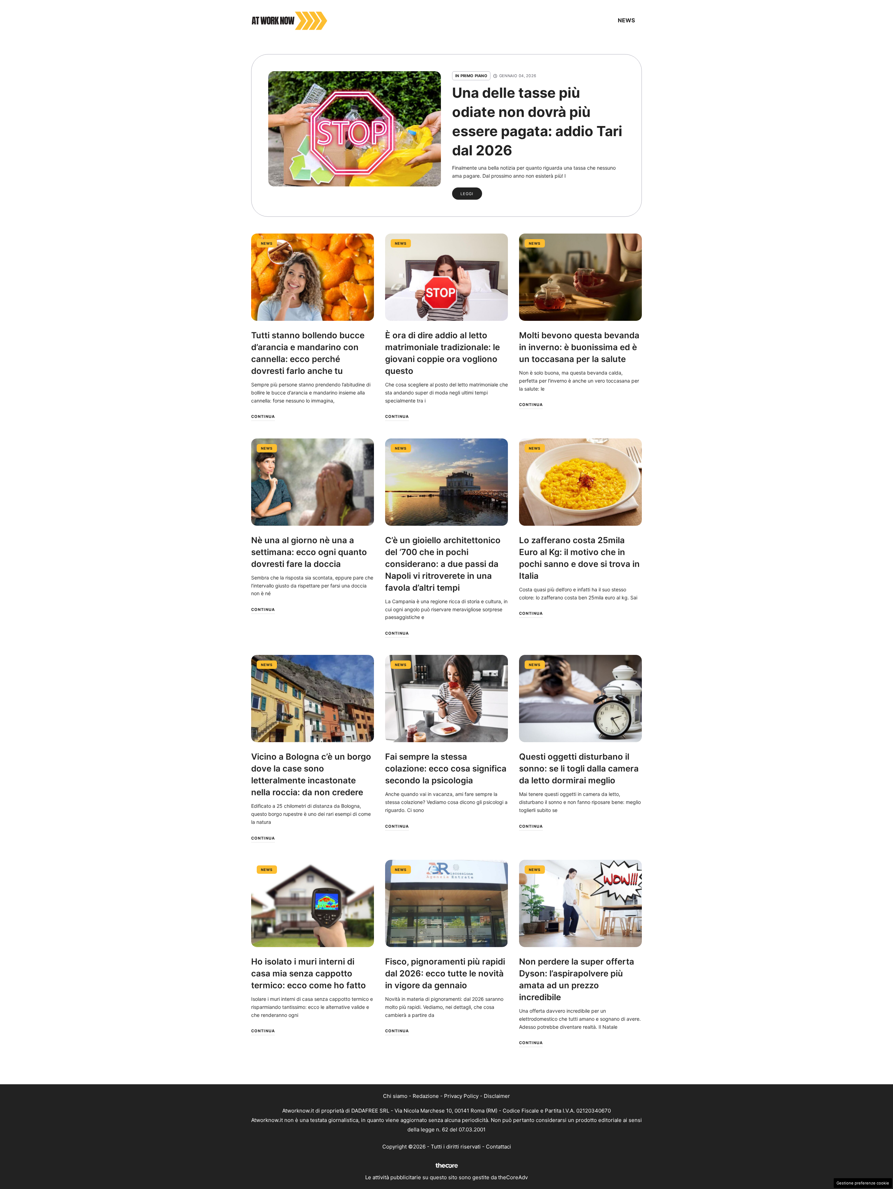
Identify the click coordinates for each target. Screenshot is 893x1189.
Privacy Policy (461, 1096)
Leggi (467, 193)
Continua (263, 416)
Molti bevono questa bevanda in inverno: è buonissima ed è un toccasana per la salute (579, 347)
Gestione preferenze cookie (862, 1183)
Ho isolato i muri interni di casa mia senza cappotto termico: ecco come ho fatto (308, 973)
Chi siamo (395, 1096)
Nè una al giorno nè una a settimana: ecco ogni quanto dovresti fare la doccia (309, 552)
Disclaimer (497, 1096)
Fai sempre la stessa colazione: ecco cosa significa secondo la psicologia (445, 768)
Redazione (426, 1096)
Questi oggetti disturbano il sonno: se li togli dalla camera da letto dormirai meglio (579, 768)
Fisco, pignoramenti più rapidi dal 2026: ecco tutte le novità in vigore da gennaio (445, 973)
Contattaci (498, 1146)
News (626, 20)
